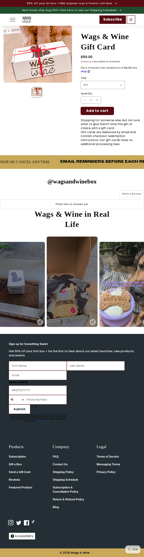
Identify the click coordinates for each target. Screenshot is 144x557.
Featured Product (20, 487)
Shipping (86, 61)
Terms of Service (108, 456)
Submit (19, 409)
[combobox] (17, 399)
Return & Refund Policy (68, 499)
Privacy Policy (40, 421)
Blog (56, 507)
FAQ (55, 456)
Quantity (86, 93)
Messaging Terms (108, 464)
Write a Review (131, 194)
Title (83, 78)
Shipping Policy (63, 472)
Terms (48, 421)
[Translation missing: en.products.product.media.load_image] (37, 92)
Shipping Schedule (65, 479)
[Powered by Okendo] (16, 195)
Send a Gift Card (20, 472)
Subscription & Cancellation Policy (65, 489)
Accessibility (24, 536)
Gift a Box (15, 464)
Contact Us (60, 464)
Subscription (17, 456)
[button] (13, 20)
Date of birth (18, 382)
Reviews (14, 479)
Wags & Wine (80, 553)
